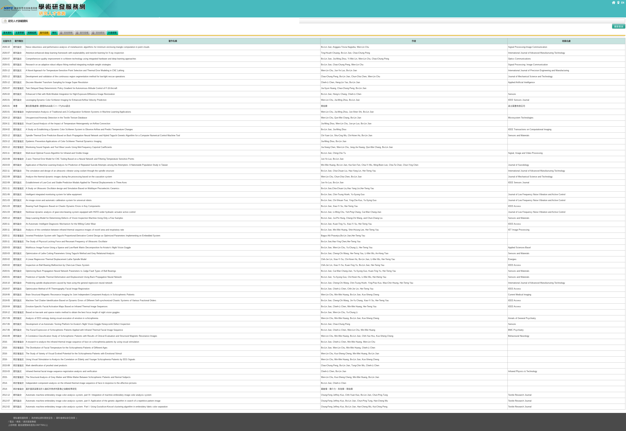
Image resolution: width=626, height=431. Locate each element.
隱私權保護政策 (20, 418)
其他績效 (99, 32)
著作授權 (83, 32)
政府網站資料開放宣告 (42, 418)
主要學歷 (19, 32)
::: (2, 20)
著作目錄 (44, 32)
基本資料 (7, 32)
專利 (54, 32)
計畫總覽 (112, 32)
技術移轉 (67, 32)
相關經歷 (32, 32)
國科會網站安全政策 (65, 418)
